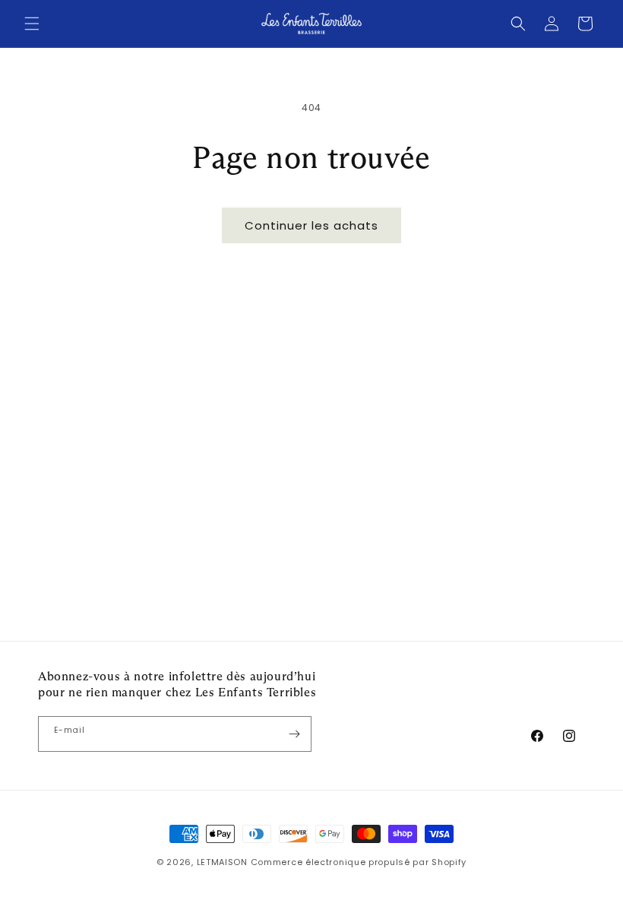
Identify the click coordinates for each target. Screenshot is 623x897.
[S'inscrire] (294, 734)
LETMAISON (222, 862)
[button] (32, 23)
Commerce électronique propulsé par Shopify (358, 862)
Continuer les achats (311, 225)
